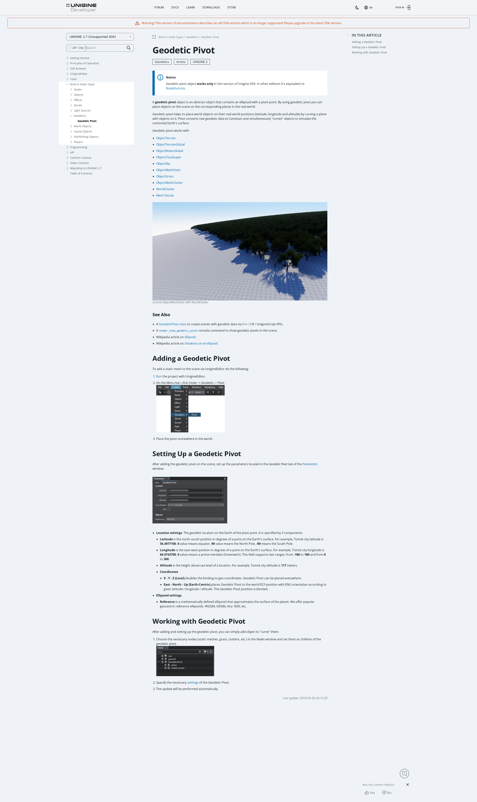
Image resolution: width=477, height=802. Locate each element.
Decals (78, 105)
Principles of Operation (84, 63)
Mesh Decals (165, 195)
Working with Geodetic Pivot (369, 52)
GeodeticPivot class (172, 324)
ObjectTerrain (166, 138)
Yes (372, 792)
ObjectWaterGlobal (169, 151)
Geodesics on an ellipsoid (201, 343)
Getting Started (79, 58)
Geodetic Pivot (87, 121)
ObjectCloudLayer (168, 157)
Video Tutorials (79, 163)
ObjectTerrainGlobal (170, 144)
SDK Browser (78, 68)
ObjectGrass (165, 176)
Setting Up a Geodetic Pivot (369, 47)
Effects (78, 100)
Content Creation (80, 157)
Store (231, 7)
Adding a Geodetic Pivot (367, 42)
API (72, 152)
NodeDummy (175, 88)
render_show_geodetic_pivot (178, 330)
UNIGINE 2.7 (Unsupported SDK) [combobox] (93, 37)
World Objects (83, 126)
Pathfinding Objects (86, 136)
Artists (181, 62)
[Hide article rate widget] (408, 785)
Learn (190, 7)
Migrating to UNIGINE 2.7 (86, 168)
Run (159, 376)
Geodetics (80, 115)
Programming (78, 147)
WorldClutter (165, 189)
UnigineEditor (78, 73)
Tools (73, 79)
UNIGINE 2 (200, 62)
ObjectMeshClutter (169, 183)
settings (192, 682)
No (389, 792)
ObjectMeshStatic (168, 170)
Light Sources (82, 110)
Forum (159, 7)
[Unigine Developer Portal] (81, 8)
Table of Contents (81, 173)
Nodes (78, 89)
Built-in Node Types (82, 84)
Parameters (310, 464)
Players (78, 142)
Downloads (211, 7)
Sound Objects (83, 131)
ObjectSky (163, 163)
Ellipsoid (190, 337)
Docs (175, 7)
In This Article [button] (366, 35)
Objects (78, 94)
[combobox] (369, 7)
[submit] (129, 48)
